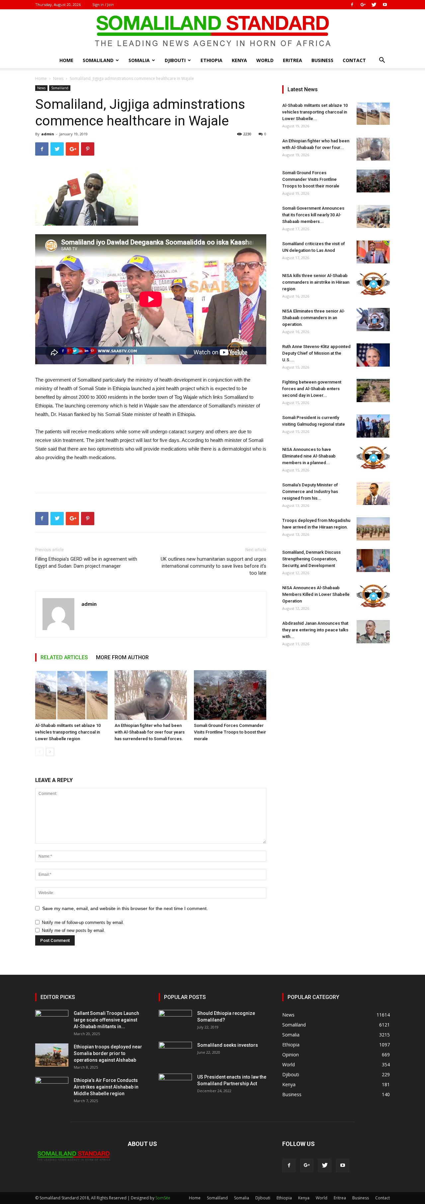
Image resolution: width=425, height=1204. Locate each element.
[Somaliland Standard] (212, 31)
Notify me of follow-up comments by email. (83, 922)
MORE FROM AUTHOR (122, 657)
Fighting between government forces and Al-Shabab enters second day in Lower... (311, 389)
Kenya (239, 60)
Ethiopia (211, 60)
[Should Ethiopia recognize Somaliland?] (175, 1021)
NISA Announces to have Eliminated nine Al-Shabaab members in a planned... (309, 456)
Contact (354, 60)
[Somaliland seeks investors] (175, 1053)
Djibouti (175, 60)
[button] (382, 61)
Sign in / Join (103, 4)
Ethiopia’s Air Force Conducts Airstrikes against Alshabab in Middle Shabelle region (106, 1087)
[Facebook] (352, 4)
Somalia (139, 60)
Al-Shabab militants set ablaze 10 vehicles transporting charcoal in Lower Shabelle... (315, 112)
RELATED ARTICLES (64, 657)
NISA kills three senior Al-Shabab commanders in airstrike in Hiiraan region (315, 282)
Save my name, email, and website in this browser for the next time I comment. (125, 908)
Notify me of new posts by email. (73, 930)
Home (66, 60)
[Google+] (363, 4)
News (58, 78)
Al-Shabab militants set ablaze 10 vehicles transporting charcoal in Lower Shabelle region (68, 732)
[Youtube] (385, 4)
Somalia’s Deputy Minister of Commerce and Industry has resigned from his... (310, 491)
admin (47, 133)
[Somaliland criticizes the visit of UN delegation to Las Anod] (373, 252)
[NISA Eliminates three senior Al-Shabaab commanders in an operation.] (373, 319)
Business (322, 60)
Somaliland (98, 60)
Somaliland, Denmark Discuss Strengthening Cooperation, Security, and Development (311, 559)
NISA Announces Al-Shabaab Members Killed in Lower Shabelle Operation (316, 594)
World (265, 60)
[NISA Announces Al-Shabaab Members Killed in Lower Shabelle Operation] (373, 596)
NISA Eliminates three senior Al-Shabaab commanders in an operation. (313, 318)
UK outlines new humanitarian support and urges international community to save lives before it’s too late (213, 566)
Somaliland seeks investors (227, 1045)
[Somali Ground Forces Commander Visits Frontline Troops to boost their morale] (230, 695)
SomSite (162, 1198)
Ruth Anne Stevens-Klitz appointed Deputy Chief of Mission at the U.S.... (316, 353)
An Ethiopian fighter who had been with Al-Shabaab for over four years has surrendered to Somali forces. (150, 732)
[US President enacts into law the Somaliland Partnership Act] (175, 1085)
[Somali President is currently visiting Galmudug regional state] (373, 426)
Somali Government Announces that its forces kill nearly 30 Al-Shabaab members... (313, 215)
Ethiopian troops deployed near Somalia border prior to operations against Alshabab (108, 1053)
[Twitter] (374, 4)
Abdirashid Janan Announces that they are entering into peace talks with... (315, 630)
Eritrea (292, 60)
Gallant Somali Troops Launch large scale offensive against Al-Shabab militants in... (106, 1020)
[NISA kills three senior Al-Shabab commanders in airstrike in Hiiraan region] (373, 283)
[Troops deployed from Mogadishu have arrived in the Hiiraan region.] (373, 528)
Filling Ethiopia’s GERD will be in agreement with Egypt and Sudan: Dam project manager (86, 562)
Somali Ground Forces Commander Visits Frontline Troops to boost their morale (230, 732)
